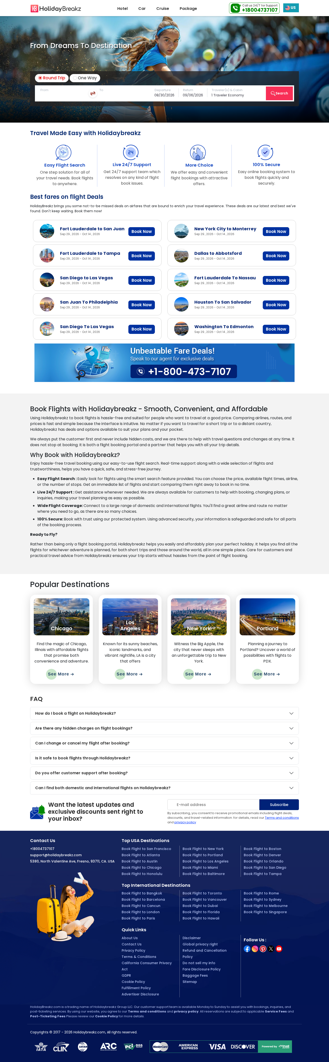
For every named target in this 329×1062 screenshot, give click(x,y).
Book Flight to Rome (261, 893)
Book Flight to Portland (203, 855)
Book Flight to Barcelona (143, 899)
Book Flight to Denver (262, 855)
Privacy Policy (133, 950)
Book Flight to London (141, 912)
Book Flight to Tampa (263, 873)
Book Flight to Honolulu (142, 873)
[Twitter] (271, 948)
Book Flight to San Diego (265, 867)
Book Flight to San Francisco (146, 848)
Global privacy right (200, 944)
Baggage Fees (195, 975)
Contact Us (132, 944)
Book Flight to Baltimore (204, 873)
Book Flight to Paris (138, 918)
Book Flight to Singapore (265, 912)
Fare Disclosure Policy (202, 969)
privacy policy (185, 822)
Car (142, 8)
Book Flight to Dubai (200, 905)
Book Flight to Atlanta (141, 855)
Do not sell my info (199, 963)
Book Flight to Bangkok (142, 893)
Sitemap (190, 981)
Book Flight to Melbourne (266, 905)
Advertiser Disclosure (140, 994)
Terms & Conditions (139, 956)
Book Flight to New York (203, 848)
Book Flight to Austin (140, 861)
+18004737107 (260, 9)
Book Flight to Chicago (142, 867)
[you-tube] (279, 948)
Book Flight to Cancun (141, 905)
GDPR (126, 975)
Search (282, 93)
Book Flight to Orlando (263, 861)
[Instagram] (255, 948)
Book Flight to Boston (262, 848)
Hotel (122, 8)
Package (188, 8)
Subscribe (279, 804)
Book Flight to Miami (200, 867)
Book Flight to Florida (201, 912)
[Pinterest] (263, 948)
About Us (130, 938)
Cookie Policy (133, 981)
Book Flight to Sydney (262, 899)
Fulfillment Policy (136, 988)
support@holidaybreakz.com (56, 855)
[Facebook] (247, 948)
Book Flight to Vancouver (205, 899)
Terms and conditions (282, 817)
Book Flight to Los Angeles (206, 861)
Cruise (162, 8)
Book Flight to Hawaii (201, 918)
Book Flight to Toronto (202, 893)
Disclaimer (192, 938)
